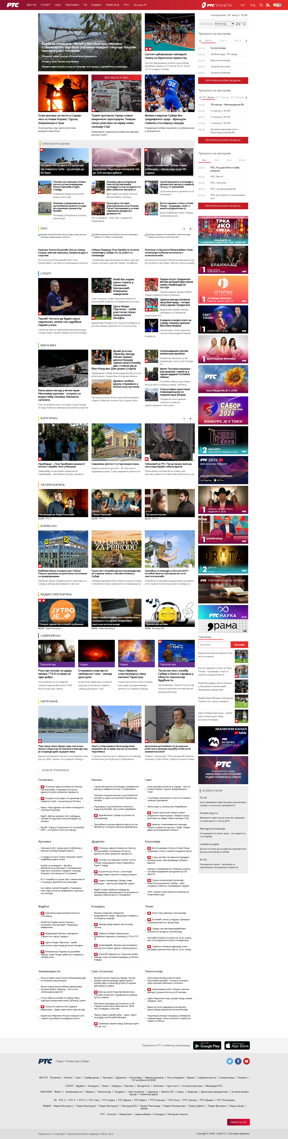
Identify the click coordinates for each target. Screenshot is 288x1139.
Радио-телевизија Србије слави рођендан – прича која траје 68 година (166, 168)
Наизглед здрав (149, 1094)
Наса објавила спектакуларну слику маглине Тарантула (132, 674)
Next (246, 41)
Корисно (48, 526)
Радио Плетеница (150, 1105)
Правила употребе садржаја (83, 1133)
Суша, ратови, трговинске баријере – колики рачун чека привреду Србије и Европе (168, 860)
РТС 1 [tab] (209, 40)
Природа (192, 1091)
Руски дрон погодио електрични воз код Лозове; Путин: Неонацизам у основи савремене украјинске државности (122, 208)
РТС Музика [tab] (237, 97)
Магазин (72, 5)
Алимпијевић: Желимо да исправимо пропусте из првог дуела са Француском (115, 947)
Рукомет (129, 1085)
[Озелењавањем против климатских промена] (151, 356)
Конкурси (159, 1114)
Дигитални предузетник (214, 1091)
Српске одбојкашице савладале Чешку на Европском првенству (166, 56)
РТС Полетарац (226, 1100)
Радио (96, 5)
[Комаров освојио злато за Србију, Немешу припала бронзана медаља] (151, 325)
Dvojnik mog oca (209, 813)
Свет (148, 780)
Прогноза (206, 23)
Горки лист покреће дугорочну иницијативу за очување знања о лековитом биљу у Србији (116, 573)
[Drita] (223, 559)
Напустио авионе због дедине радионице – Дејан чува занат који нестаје (63, 1008)
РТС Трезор (190, 1100)
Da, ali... (204, 797)
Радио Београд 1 (63, 1105)
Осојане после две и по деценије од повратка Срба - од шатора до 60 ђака (62, 168)
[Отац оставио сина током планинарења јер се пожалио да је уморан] (151, 394)
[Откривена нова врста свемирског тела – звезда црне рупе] (96, 653)
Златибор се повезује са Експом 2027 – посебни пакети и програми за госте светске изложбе (167, 573)
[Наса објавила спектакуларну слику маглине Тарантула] (136, 653)
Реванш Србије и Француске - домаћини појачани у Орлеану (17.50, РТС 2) (116, 936)
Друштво (98, 841)
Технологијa (154, 971)
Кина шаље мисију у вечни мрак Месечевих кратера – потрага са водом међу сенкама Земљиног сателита (59, 395)
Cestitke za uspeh (209, 844)
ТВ (85, 5)
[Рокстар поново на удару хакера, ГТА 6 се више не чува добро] (56, 653)
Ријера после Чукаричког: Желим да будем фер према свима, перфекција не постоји (176, 283)
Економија (152, 841)
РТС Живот (140, 1100)
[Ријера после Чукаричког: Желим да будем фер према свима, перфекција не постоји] (151, 284)
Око (43, 228)
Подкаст (243, 1077)
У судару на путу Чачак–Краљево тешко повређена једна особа (62, 858)
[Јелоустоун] (223, 500)
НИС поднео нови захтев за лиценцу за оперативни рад (168, 893)
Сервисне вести (207, 1077)
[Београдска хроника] (223, 349)
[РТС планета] (216, 5)
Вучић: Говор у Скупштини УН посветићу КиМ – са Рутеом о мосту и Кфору (62, 828)
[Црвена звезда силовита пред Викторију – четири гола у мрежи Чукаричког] (151, 305)
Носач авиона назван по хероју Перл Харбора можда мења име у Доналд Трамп (63, 999)
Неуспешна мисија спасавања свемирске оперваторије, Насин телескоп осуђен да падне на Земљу (168, 1018)
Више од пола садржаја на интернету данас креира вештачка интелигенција (167, 1008)
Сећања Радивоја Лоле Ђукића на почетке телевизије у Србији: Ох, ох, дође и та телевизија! (115, 252)
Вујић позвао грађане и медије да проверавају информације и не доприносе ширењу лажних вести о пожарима (116, 892)
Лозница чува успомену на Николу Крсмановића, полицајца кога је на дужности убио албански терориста (123, 185)
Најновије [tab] (204, 637)
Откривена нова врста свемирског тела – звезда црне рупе (95, 674)
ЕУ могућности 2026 (144, 1080)
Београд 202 (129, 1105)
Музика (90, 1091)
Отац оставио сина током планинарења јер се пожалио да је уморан (175, 392)
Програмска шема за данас (223, 80)
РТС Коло (174, 1100)
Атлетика (158, 1085)
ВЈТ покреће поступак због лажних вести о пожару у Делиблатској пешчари (62, 880)
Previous (200, 41)
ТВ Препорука (52, 485)
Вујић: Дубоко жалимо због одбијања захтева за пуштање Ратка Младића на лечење (61, 819)
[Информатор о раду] (223, 770)
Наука (180, 1091)
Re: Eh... (204, 859)
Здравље (153, 1091)
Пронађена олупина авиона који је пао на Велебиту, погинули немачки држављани (116, 825)
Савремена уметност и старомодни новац (115, 463)
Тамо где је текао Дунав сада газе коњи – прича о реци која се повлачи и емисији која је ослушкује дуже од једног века (63, 749)
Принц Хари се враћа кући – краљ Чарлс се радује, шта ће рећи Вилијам (115, 1016)
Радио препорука (56, 594)
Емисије (112, 5)
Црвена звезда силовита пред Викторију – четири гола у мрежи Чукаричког (175, 302)
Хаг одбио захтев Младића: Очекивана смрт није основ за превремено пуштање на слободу (62, 891)
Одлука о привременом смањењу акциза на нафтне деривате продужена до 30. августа (168, 871)
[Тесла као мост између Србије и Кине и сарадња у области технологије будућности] (176, 653)
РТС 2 (72, 1100)
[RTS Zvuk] (223, 470)
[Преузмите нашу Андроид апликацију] (207, 1045)
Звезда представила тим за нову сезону (113, 926)
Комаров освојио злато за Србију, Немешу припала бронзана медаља (175, 323)
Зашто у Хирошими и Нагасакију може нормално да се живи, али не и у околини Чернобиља (114, 749)
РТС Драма (124, 1100)
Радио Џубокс (197, 1105)
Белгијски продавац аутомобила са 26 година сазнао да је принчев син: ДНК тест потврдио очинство (114, 1006)
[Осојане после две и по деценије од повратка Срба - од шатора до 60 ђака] (64, 162)
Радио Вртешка (217, 1105)
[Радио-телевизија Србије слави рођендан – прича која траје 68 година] (168, 162)
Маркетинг (126, 1114)
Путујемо (119, 1091)
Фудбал (43, 906)
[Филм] (151, 374)
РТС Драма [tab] (208, 97)
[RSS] (268, 5)
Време (190, 1077)
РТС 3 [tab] (237, 40)
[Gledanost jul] (223, 379)
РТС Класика (157, 1100)
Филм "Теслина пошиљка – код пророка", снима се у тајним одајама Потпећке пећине (176, 373)
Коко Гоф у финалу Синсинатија (169, 913)
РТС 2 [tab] (223, 40)
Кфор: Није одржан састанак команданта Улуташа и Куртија (62, 809)
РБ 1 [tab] (204, 160)
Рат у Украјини (175, 1077)
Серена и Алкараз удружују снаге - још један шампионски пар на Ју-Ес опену (169, 948)
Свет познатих (102, 971)
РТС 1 (62, 1100)
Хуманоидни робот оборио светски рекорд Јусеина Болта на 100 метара (168, 991)
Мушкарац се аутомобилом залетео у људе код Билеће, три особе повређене (115, 808)
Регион (97, 780)
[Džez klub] (223, 440)
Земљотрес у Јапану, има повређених (167, 806)
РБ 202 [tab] (242, 160)
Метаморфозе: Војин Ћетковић (56, 514)
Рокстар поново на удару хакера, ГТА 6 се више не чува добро (55, 674)
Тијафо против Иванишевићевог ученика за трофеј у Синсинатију (166, 930)
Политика (45, 780)
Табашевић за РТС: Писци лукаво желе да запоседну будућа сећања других (168, 465)
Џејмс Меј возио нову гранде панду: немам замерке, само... (169, 999)
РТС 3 (82, 1100)
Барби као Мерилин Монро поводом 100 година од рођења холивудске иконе (62, 1017)
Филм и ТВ (167, 1091)
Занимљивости (49, 971)
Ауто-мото (173, 1085)
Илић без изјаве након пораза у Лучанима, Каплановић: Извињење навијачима (123, 287)
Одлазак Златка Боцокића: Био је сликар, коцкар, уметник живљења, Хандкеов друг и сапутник (63, 252)
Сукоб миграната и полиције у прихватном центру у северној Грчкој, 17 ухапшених (177, 184)
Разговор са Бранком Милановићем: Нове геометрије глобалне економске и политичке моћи (169, 252)
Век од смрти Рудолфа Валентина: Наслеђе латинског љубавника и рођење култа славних (115, 994)
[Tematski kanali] (223, 619)
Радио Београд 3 (109, 1105)
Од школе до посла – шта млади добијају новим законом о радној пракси (115, 873)
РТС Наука (109, 1100)
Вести (31, 5)
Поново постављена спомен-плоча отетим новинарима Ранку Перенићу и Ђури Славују (69, 185)
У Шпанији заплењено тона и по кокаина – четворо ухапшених (169, 799)
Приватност (45, 1133)
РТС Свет (94, 1100)
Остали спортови (192, 1085)
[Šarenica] (223, 530)
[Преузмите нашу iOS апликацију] (237, 1045)
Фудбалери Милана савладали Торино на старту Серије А (59, 935)
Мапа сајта (238, 1122)
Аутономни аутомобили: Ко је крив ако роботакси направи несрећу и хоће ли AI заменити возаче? (168, 749)
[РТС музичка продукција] (223, 740)
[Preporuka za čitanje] (223, 589)
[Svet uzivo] (223, 319)
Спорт (46, 5)
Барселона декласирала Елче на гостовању (60, 914)
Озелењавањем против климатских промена (174, 352)
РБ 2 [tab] (216, 160)
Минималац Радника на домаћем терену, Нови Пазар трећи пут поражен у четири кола (62, 954)
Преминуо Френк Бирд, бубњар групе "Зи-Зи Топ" (116, 1025)
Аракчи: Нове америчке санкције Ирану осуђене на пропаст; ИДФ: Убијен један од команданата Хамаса (168, 827)
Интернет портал (178, 1114)
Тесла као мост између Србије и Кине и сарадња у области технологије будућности (175, 675)
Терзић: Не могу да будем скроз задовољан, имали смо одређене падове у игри (60, 322)
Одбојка (116, 1085)
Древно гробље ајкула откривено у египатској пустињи (126, 383)
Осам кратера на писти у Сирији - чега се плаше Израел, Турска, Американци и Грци (60, 119)
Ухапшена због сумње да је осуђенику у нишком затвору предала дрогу (61, 849)
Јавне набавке (143, 1114)
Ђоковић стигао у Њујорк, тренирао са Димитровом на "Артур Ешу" (168, 921)
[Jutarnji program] (223, 290)
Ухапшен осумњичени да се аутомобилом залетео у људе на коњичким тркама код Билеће (69, 207)
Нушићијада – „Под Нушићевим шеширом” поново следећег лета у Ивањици (61, 465)
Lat (242, 5)
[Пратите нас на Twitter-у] (229, 1061)
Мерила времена (154, 1077)
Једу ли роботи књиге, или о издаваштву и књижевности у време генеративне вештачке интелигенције (116, 619)
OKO (58, 5)
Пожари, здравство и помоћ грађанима (61, 623)
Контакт (112, 1114)
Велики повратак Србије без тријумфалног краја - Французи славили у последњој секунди (165, 119)
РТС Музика (207, 1100)
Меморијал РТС (214, 1085)
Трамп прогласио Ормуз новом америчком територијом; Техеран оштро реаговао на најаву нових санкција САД (114, 121)
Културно (49, 418)
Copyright (59, 1133)
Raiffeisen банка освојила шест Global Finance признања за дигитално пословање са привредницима (62, 573)
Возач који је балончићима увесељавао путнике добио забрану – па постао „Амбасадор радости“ (61, 989)
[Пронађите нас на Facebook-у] (238, 1061)
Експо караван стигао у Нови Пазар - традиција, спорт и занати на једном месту (176, 206)
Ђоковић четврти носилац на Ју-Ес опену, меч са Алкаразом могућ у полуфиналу (169, 939)
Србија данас (91, 1077)
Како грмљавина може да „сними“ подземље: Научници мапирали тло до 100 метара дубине (116, 168)
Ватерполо (143, 1085)
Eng (252, 5)
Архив (144, 1108)
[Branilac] (223, 260)
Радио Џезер (236, 1105)
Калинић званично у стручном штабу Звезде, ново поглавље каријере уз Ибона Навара (116, 957)
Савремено (50, 636)
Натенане (49, 701)
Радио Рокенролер (174, 1105)
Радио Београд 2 (86, 1105)
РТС (126, 5)
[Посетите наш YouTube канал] (246, 1061)
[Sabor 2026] (223, 410)
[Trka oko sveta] (223, 230)
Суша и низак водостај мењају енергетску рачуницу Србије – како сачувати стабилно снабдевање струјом (168, 883)
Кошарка (98, 906)
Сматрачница (226, 1077)
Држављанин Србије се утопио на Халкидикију (114, 817)
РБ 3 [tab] (229, 160)
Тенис (149, 906)
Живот (58, 1091)
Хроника (44, 841)
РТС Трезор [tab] (222, 97)
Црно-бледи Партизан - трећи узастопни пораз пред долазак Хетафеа (124, 312)
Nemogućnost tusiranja (212, 828)
